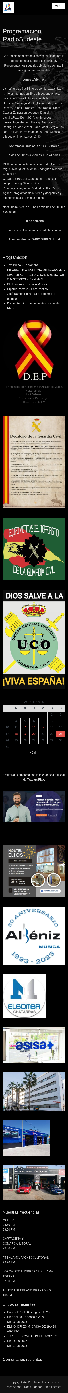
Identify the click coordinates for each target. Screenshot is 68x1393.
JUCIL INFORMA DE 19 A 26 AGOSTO (32, 1336)
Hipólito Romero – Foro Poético (27, 289)
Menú (58, 6)
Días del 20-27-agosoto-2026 (26, 1316)
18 (16, 733)
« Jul (33, 752)
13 (34, 727)
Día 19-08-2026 (17, 1321)
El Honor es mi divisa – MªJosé (27, 284)
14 (43, 727)
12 (25, 727)
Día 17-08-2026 (17, 1345)
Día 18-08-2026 (17, 1340)
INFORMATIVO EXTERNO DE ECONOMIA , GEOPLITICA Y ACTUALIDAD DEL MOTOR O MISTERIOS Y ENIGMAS (36, 274)
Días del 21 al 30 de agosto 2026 (28, 1312)
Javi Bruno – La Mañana (22, 265)
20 (34, 733)
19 (25, 733)
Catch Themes (51, 1386)
